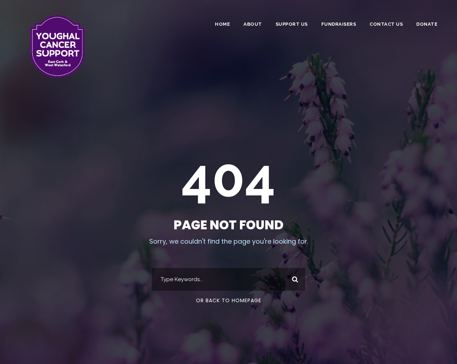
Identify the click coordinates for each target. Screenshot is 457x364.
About (252, 24)
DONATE (426, 24)
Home (222, 24)
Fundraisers (338, 24)
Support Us (292, 24)
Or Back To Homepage (228, 300)
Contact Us (386, 24)
